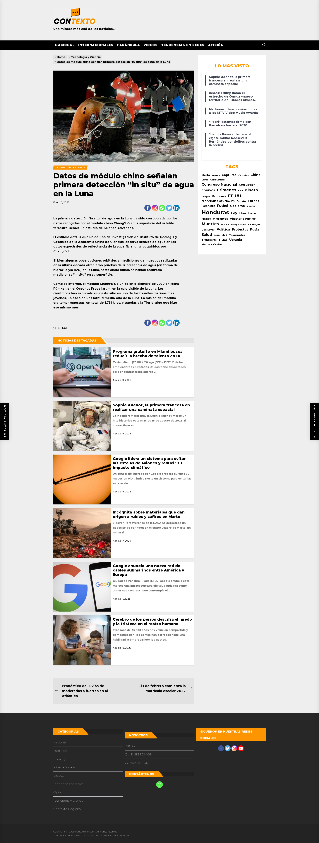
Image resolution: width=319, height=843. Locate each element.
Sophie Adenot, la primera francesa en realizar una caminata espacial (151, 407)
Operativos (208, 229)
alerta (206, 175)
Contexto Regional (67, 809)
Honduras (215, 212)
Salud (207, 234)
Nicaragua (254, 224)
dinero (251, 190)
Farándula (128, 45)
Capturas (229, 175)
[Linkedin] (176, 208)
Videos (150, 45)
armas (216, 175)
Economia (219, 196)
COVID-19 (208, 190)
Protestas (240, 229)
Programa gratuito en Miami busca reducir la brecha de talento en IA (148, 353)
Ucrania (235, 239)
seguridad (220, 235)
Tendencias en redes (183, 45)
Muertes (210, 223)
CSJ (240, 190)
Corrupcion (247, 184)
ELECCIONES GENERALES (218, 201)
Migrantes (220, 218)
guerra (251, 205)
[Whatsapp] (162, 208)
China (64, 328)
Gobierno (237, 206)
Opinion (59, 792)
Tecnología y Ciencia (68, 800)
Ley (234, 213)
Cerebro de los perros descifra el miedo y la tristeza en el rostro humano (152, 621)
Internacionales (96, 45)
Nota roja (60, 759)
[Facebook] (147, 208)
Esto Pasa (60, 750)
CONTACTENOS (136, 762)
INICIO (130, 746)
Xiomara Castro (212, 244)
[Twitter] (169, 208)
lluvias (252, 213)
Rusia (254, 229)
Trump (223, 239)
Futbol (222, 206)
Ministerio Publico (243, 218)
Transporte (209, 239)
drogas (206, 196)
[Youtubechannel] (241, 748)
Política (223, 229)
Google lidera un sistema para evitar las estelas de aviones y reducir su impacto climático (149, 463)
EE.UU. (235, 195)
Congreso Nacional (219, 184)
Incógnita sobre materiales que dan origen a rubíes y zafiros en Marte (149, 514)
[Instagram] (155, 208)
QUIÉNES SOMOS (138, 754)
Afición (216, 45)
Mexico (206, 218)
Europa (253, 201)
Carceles (243, 175)
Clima (205, 179)
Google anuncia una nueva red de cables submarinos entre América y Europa (148, 570)
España (241, 201)
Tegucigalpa (237, 235)
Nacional (65, 45)
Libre (242, 213)
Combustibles (218, 180)
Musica (225, 224)
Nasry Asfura (238, 224)
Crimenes (226, 190)
